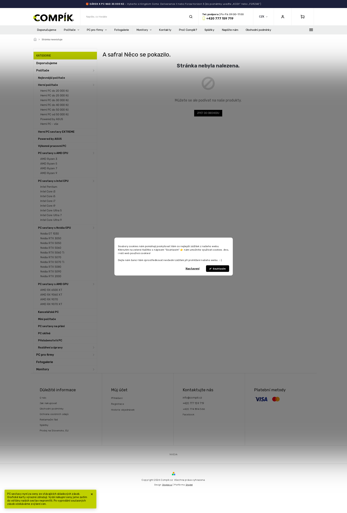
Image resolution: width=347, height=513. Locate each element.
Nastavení (192, 268)
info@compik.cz (192, 397)
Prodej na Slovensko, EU (54, 430)
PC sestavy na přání (51, 326)
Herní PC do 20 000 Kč (54, 90)
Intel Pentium (48, 186)
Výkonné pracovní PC (52, 146)
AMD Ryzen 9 (48, 173)
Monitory (42, 369)
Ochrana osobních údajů (54, 414)
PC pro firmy (45, 354)
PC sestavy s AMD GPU (53, 284)
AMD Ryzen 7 (48, 168)
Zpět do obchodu (208, 113)
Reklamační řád (49, 419)
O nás (43, 397)
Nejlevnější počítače (51, 77)
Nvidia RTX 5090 (50, 271)
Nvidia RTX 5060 (50, 247)
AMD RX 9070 (49, 299)
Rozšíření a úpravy (50, 347)
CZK (262, 16)
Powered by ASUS (51, 119)
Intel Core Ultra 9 (51, 220)
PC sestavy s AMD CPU (53, 153)
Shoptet (189, 485)
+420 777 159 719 (193, 403)
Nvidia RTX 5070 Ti (52, 262)
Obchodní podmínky (52, 408)
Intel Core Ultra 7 (51, 215)
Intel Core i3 (47, 191)
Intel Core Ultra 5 (51, 210)
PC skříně (44, 333)
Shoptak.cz (167, 485)
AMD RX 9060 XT (51, 294)
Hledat (191, 17)
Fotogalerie (44, 362)
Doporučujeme (46, 63)
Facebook (188, 414)
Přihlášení (117, 398)
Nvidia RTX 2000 (50, 276)
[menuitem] (46, 29)
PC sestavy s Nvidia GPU (54, 227)
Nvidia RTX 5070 (50, 257)
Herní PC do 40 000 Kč (54, 105)
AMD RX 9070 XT (51, 304)
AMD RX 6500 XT (51, 290)
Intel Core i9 (47, 205)
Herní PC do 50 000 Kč (54, 109)
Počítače (42, 70)
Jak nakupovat (48, 403)
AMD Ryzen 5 (48, 163)
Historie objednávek (123, 409)
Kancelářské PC (48, 312)
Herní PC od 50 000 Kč (54, 114)
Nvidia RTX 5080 (50, 266)
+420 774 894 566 (194, 408)
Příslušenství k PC (50, 340)
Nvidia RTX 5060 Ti (52, 252)
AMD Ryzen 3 (48, 159)
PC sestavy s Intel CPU (53, 181)
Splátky (44, 425)
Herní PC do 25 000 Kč (54, 95)
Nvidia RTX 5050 (50, 243)
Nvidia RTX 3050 (50, 238)
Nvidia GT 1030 (49, 233)
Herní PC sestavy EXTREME (56, 131)
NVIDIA (174, 454)
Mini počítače (47, 319)
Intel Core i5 (47, 196)
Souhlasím (219, 268)
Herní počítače (48, 85)
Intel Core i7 (47, 201)
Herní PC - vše (49, 124)
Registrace (117, 403)
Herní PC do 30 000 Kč (54, 100)
